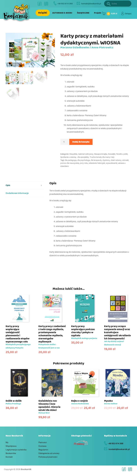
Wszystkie (73, 154)
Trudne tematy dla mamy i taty (102, 157)
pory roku (84, 163)
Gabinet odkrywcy (85, 154)
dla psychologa (83, 160)
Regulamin (43, 449)
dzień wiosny (116, 160)
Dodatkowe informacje (17, 193)
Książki (42, 13)
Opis (8, 185)
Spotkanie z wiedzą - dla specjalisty (74, 157)
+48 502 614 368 (65, 3)
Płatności (42, 442)
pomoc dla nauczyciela (69, 163)
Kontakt (9, 457)
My (7, 442)
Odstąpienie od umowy (48, 453)
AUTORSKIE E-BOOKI (62, 13)
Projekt (97, 13)
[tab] (25, 185)
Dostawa (42, 446)
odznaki (125, 160)
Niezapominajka (100, 154)
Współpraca (11, 446)
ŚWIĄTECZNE (83, 13)
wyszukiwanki (111, 163)
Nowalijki (111, 154)
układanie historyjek (97, 163)
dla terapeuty (96, 160)
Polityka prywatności (47, 457)
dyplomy (106, 160)
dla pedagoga (71, 160)
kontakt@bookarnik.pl (91, 3)
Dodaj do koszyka (81, 142)
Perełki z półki (122, 154)
